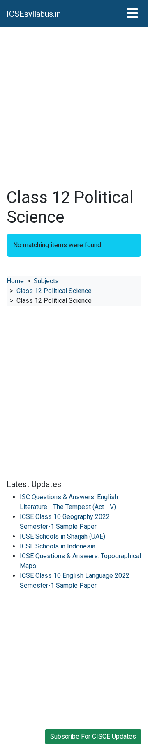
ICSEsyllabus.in (34, 14)
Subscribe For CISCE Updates (93, 736)
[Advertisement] (74, 107)
